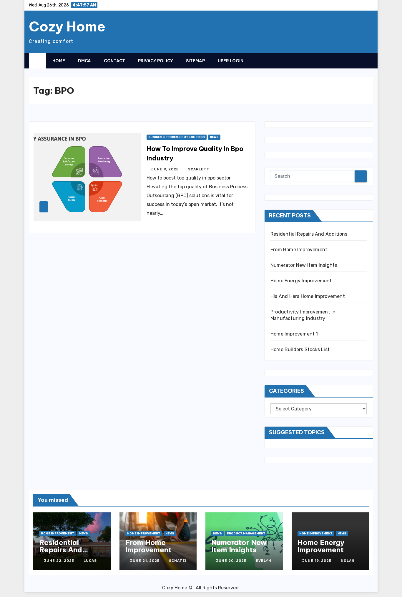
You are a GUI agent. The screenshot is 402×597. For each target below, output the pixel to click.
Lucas (90, 561)
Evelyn (263, 561)
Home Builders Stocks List (300, 349)
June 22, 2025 (59, 561)
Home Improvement (57, 533)
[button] (357, 60)
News (214, 137)
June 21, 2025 (145, 561)
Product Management (246, 533)
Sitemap (195, 60)
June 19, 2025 (317, 561)
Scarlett (199, 169)
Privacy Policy (155, 60)
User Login (230, 60)
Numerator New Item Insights (303, 265)
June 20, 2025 (231, 561)
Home (58, 60)
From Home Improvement (298, 249)
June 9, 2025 (165, 169)
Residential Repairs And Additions (309, 234)
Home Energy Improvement (301, 281)
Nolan (348, 561)
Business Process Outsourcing (176, 137)
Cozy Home (67, 26)
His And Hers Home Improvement (307, 296)
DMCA (84, 60)
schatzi (178, 561)
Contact (114, 60)
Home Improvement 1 (294, 334)
